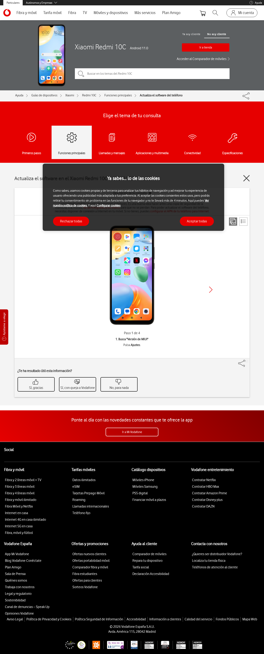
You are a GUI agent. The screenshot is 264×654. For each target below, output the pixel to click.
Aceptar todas (197, 221)
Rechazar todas (71, 221)
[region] (133, 197)
